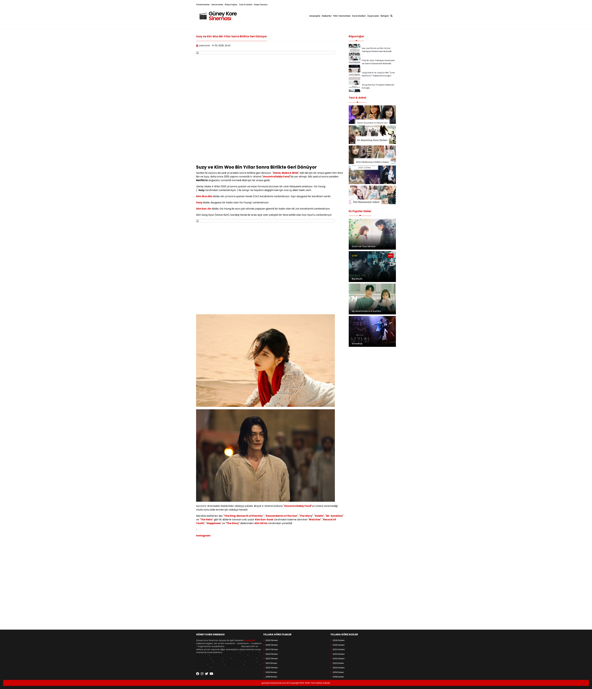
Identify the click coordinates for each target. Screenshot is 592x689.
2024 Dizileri (339, 649)
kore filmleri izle (233, 646)
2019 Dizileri (338, 672)
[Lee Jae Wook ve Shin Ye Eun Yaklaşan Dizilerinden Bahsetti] (354, 49)
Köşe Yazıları (261, 4)
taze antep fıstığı (249, 652)
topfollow (253, 655)
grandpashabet (204, 661)
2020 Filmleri (271, 667)
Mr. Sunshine (334, 516)
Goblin (319, 516)
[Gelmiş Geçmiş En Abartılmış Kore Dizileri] (372, 134)
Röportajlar (231, 4)
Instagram (203, 535)
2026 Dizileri (339, 640)
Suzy (199, 202)
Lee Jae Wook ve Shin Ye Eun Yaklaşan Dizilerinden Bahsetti (377, 50)
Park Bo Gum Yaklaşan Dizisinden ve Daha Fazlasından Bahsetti (378, 62)
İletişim (384, 15)
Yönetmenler (203, 4)
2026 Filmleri (271, 640)
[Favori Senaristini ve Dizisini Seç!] (372, 114)
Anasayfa (314, 15)
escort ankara (216, 664)
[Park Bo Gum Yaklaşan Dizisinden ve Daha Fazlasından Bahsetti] (354, 62)
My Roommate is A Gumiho (366, 311)
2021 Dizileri (338, 663)
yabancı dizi (202, 655)
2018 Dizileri (338, 676)
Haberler (327, 15)
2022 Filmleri (271, 658)
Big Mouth (357, 278)
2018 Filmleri (271, 676)
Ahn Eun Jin (203, 208)
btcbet (227, 658)
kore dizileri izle (231, 652)
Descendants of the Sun (281, 516)
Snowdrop (357, 343)
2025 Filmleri (271, 644)
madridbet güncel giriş (244, 658)
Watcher (315, 519)
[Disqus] (270, 584)
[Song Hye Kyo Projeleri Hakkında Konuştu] (354, 86)
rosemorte (204, 45)
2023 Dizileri (339, 654)
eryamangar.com (234, 664)
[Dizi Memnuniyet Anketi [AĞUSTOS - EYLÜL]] (372, 195)
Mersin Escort (252, 664)
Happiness (214, 523)
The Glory (306, 516)
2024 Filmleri (271, 649)
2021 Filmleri (271, 663)
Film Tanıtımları (342, 15)
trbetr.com (201, 664)
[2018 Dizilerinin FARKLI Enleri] (372, 154)
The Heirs (206, 519)
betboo (218, 661)
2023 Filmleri (271, 654)
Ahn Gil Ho (261, 523)
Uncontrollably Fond (276, 176)
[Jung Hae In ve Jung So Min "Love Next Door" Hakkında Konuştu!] (354, 74)
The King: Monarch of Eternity (243, 516)
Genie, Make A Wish (285, 173)
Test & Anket (245, 4)
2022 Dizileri (339, 658)
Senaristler (217, 4)
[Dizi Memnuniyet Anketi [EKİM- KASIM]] (372, 175)
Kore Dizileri (359, 15)
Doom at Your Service (363, 246)
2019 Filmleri (271, 672)
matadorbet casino (234, 661)
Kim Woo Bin (204, 196)
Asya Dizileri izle (218, 655)
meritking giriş (203, 658)
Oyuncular (373, 15)
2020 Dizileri (339, 667)
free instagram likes (237, 655)
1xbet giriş (251, 661)
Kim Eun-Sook (264, 519)
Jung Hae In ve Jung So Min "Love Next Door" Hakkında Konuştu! (378, 74)
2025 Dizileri (339, 644)
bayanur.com (203, 667)
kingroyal (217, 658)
